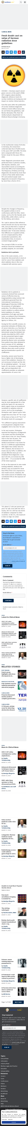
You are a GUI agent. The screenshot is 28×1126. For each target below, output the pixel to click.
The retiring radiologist (5, 909)
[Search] (20, 2)
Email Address (7, 544)
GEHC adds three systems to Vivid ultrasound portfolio (9, 644)
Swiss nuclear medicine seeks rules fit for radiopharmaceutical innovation (9, 654)
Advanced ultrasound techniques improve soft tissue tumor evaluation (9, 633)
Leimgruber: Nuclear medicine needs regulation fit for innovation (8, 837)
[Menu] (24, 2)
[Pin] (19, 52)
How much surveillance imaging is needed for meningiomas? (9, 897)
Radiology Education (8, 681)
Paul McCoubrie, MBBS (9, 912)
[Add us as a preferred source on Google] (23, 52)
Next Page (18, 1002)
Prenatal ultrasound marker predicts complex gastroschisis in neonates (9, 697)
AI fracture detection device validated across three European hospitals (9, 990)
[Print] (3, 52)
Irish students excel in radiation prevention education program (9, 685)
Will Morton (6, 994)
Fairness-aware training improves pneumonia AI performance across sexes (8, 961)
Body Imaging (5, 670)
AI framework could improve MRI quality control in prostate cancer (8, 976)
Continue (8, 600)
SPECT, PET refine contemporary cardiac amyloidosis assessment (9, 623)
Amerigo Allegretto (9, 773)
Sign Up (7, 565)
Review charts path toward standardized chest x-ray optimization (9, 922)
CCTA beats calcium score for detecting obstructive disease (8, 708)
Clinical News (7, 32)
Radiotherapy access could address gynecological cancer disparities (9, 852)
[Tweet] (15, 52)
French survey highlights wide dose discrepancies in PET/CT (8, 674)
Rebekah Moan (6, 46)
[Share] (7, 52)
